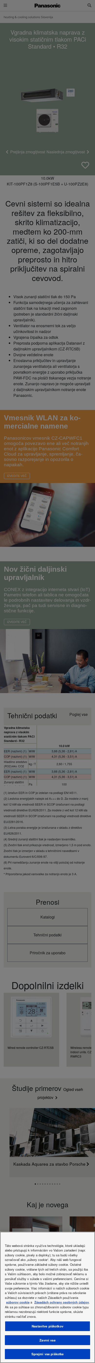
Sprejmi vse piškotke (47, 1354)
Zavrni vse (47, 1340)
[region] (47, 1297)
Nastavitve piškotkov (47, 1326)
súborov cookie (17, 1302)
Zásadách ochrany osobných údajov (61, 1302)
